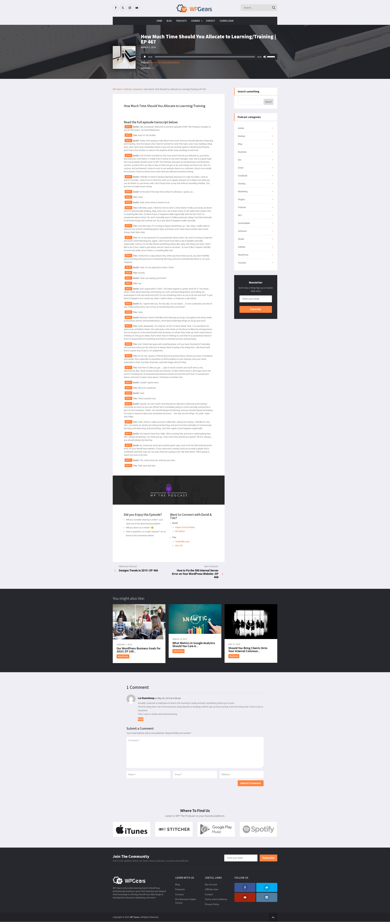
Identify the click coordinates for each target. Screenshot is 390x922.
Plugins (241, 199)
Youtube (242, 263)
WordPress (243, 255)
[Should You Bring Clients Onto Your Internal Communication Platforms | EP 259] (251, 621)
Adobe (241, 128)
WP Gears (134, 917)
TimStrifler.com (182, 541)
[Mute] (264, 56)
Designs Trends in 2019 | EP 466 (138, 570)
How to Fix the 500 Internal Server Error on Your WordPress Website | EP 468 (195, 574)
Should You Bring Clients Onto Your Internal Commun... (247, 649)
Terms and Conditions (216, 899)
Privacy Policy (212, 904)
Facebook (242, 175)
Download (174, 62)
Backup (241, 136)
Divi (239, 160)
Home (159, 20)
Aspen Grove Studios (185, 527)
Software (242, 231)
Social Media (244, 223)
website (241, 247)
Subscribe (255, 309)
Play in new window (159, 62)
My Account (211, 884)
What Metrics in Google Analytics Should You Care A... (193, 644)
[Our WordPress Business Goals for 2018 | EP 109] (139, 621)
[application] (209, 57)
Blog (169, 20)
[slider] (271, 56)
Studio (241, 239)
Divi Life (179, 545)
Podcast (242, 207)
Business (242, 152)
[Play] (144, 56)
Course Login (226, 20)
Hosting (241, 183)
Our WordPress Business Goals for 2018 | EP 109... (139, 649)
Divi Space (180, 531)
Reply (140, 719)
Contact (210, 20)
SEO (240, 215)
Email (240, 168)
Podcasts (181, 20)
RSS (153, 68)
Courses (195, 20)
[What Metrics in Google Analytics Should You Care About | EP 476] (195, 619)
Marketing (243, 191)
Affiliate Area (211, 889)
